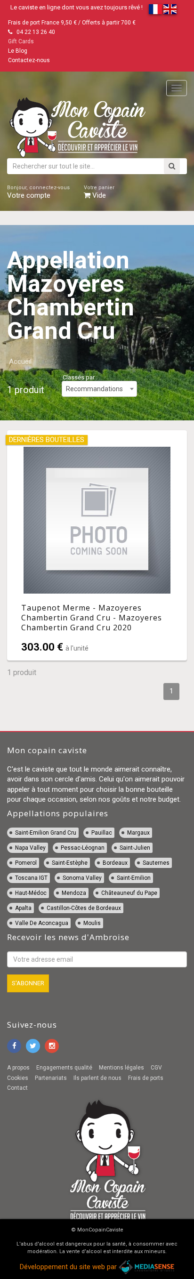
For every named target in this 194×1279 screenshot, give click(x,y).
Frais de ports (145, 1078)
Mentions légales (121, 1067)
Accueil (20, 361)
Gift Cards (21, 41)
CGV (156, 1067)
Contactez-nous (29, 60)
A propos (18, 1067)
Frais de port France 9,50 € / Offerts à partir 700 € (72, 22)
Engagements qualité (64, 1067)
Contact (17, 1088)
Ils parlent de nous (97, 1078)
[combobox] (99, 389)
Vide (99, 192)
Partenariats (51, 1078)
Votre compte (38, 192)
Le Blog (17, 51)
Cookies (17, 1078)
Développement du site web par (69, 1267)
